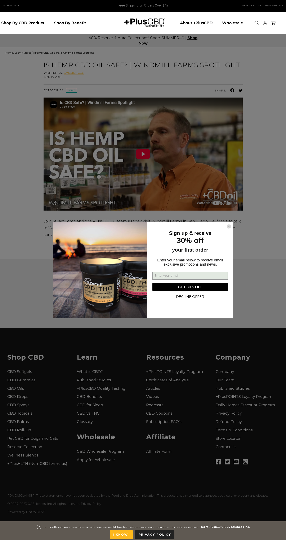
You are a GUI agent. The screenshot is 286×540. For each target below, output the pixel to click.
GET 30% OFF (190, 287)
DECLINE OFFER (190, 297)
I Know (121, 534)
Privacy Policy (155, 534)
